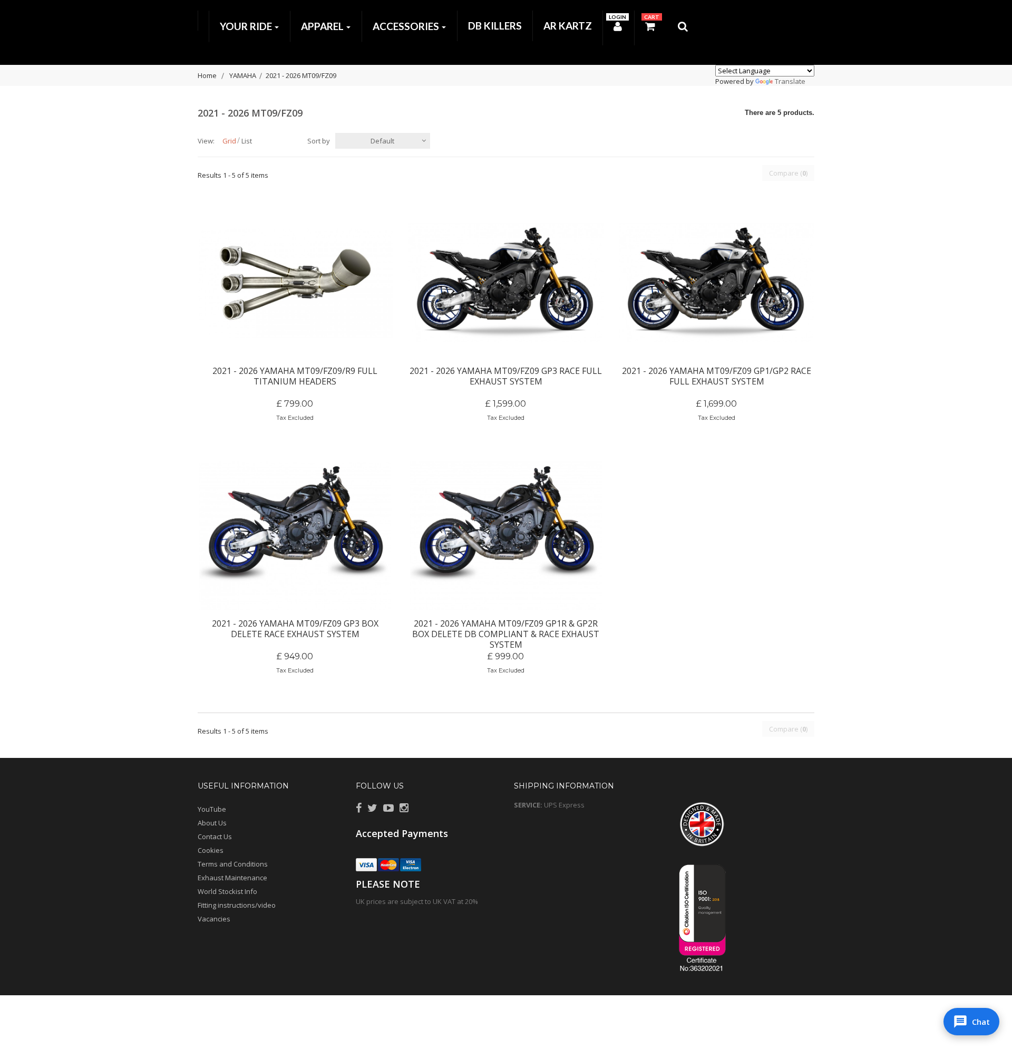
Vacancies (214, 919)
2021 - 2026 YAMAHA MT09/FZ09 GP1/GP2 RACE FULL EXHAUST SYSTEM (716, 376)
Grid (229, 141)
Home (207, 75)
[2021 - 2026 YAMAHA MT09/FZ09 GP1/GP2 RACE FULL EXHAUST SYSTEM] (716, 283)
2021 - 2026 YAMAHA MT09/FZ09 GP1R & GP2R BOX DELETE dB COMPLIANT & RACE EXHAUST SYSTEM (505, 628)
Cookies (210, 850)
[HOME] (203, 21)
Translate (790, 81)
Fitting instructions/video (237, 905)
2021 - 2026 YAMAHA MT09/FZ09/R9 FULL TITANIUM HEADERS (294, 376)
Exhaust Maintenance (232, 877)
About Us (212, 823)
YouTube (212, 809)
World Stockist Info (227, 891)
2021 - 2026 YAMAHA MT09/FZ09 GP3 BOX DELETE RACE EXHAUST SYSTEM (295, 628)
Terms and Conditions (233, 864)
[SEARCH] (683, 28)
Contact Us (215, 836)
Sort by (318, 141)
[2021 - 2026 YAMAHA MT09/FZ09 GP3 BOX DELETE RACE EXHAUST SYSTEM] (295, 536)
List (246, 141)
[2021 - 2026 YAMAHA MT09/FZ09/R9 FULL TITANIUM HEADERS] (295, 283)
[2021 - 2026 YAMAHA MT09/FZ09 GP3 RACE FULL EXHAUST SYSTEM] (506, 283)
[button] (971, 1021)
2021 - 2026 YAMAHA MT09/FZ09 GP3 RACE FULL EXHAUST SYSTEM (506, 376)
